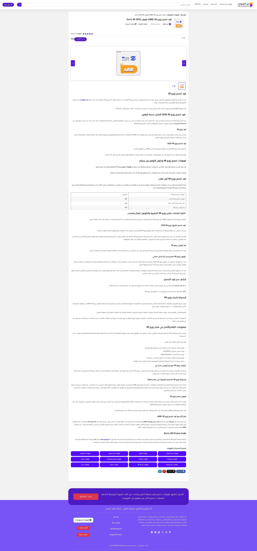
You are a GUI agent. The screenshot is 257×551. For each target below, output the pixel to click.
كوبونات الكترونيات (173, 15)
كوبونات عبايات (114, 465)
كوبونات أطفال (143, 453)
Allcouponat (105, 440)
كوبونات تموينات (143, 459)
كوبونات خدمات (85, 459)
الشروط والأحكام (116, 529)
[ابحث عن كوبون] (19, 5)
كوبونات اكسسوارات (114, 453)
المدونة (205, 4)
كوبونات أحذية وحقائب (172, 453)
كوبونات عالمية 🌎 (143, 465)
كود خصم (214, 4)
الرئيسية (183, 15)
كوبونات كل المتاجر (226, 4)
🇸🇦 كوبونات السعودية (130, 24)
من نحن (115, 517)
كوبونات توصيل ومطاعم (114, 459)
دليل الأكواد (165, 24)
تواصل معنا (116, 523)
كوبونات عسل (85, 465)
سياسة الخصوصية (116, 535)
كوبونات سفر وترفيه (172, 465)
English (198, 4)
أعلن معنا (7, 5)
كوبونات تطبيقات (172, 459)
